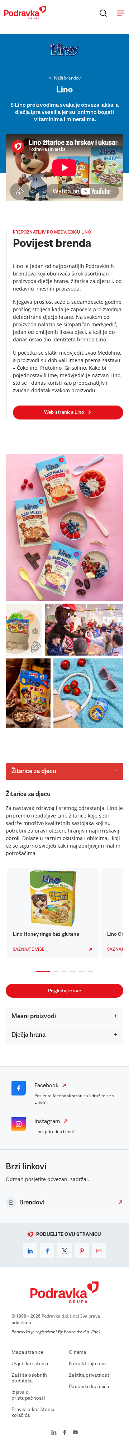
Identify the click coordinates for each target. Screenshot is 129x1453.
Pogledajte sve (64, 990)
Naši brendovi (68, 78)
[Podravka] (25, 17)
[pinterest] (82, 1250)
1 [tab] (37, 972)
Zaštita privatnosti (89, 1375)
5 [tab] (80, 972)
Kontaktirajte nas (88, 1363)
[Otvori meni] (120, 13)
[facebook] (47, 1250)
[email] (99, 1250)
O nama (77, 1352)
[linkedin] (30, 1250)
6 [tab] (88, 972)
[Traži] (103, 13)
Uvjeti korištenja (29, 1363)
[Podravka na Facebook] (64, 1433)
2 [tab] (54, 972)
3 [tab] (63, 972)
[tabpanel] (53, 913)
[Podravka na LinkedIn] (54, 1433)
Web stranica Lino (64, 412)
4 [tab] (71, 972)
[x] (64, 1250)
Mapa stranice (27, 1352)
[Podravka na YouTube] (75, 1433)
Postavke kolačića (89, 1386)
